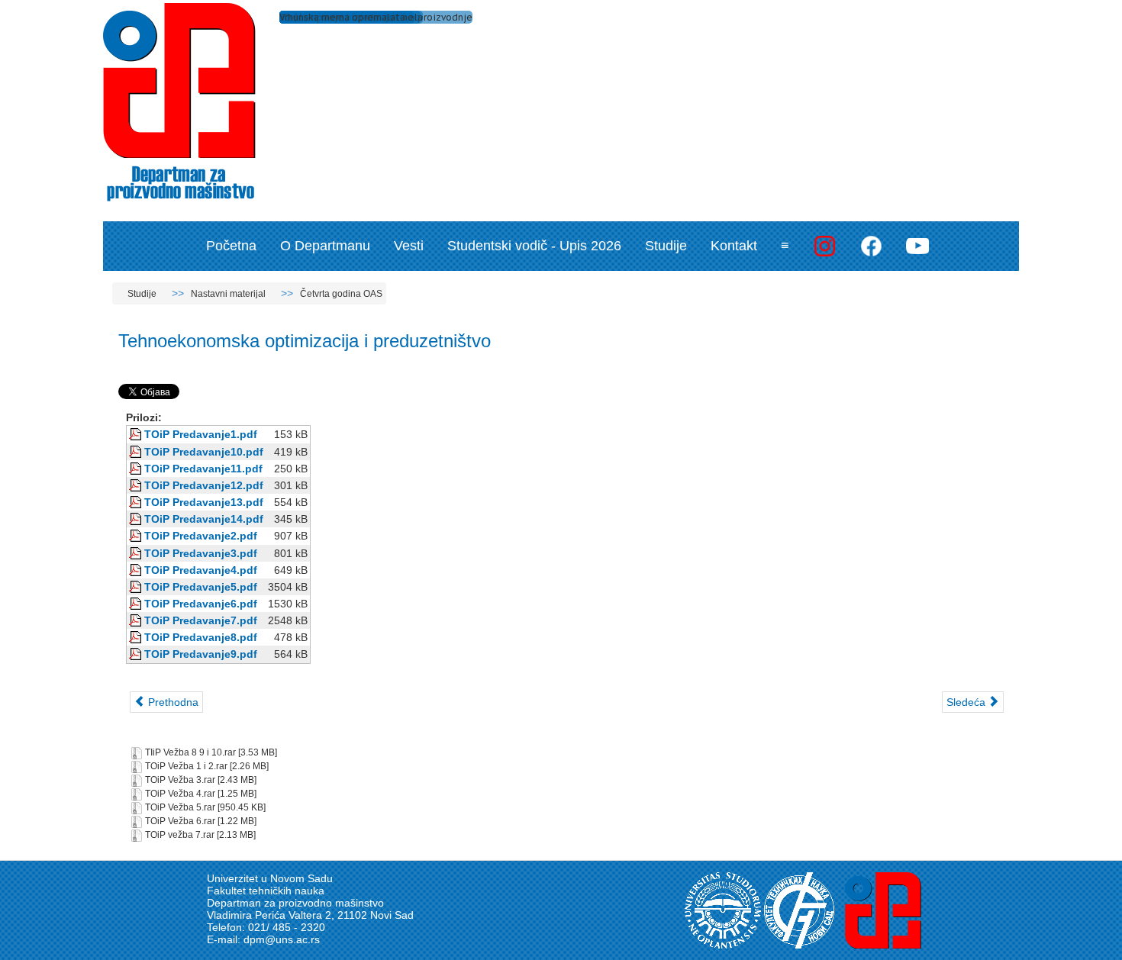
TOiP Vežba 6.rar (180, 822)
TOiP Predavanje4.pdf (200, 570)
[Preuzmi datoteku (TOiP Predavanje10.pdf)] (136, 452)
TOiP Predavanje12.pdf (203, 485)
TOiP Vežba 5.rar (180, 808)
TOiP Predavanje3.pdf (200, 553)
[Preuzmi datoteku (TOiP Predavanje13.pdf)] (136, 502)
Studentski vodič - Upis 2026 (534, 245)
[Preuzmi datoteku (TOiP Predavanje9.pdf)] (136, 654)
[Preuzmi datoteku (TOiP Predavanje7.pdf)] (136, 620)
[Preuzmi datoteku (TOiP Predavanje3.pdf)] (136, 553)
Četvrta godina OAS (341, 293)
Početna (231, 245)
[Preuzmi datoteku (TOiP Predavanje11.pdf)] (136, 468)
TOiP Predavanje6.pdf (200, 604)
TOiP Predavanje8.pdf (200, 637)
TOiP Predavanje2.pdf (200, 536)
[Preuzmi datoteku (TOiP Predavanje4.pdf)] (136, 570)
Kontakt (734, 245)
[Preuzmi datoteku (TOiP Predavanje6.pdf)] (136, 604)
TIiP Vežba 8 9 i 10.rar (190, 753)
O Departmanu (325, 245)
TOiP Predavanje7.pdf (200, 620)
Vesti (409, 245)
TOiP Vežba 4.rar (180, 794)
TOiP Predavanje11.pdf (203, 468)
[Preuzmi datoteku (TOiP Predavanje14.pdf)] (136, 519)
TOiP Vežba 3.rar (180, 780)
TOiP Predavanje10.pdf (203, 452)
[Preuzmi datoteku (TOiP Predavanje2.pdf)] (136, 536)
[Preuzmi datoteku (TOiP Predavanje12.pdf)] (136, 485)
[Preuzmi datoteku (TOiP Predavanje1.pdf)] (136, 434)
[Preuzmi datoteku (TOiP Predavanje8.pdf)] (136, 637)
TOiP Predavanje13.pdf (203, 502)
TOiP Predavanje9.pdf (200, 654)
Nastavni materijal (228, 293)
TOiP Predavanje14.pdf (203, 519)
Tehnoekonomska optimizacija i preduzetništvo (304, 340)
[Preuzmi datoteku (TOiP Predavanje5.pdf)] (136, 587)
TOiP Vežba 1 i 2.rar (186, 767)
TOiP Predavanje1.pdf (200, 434)
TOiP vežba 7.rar (179, 835)
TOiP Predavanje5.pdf (200, 587)
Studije (666, 245)
